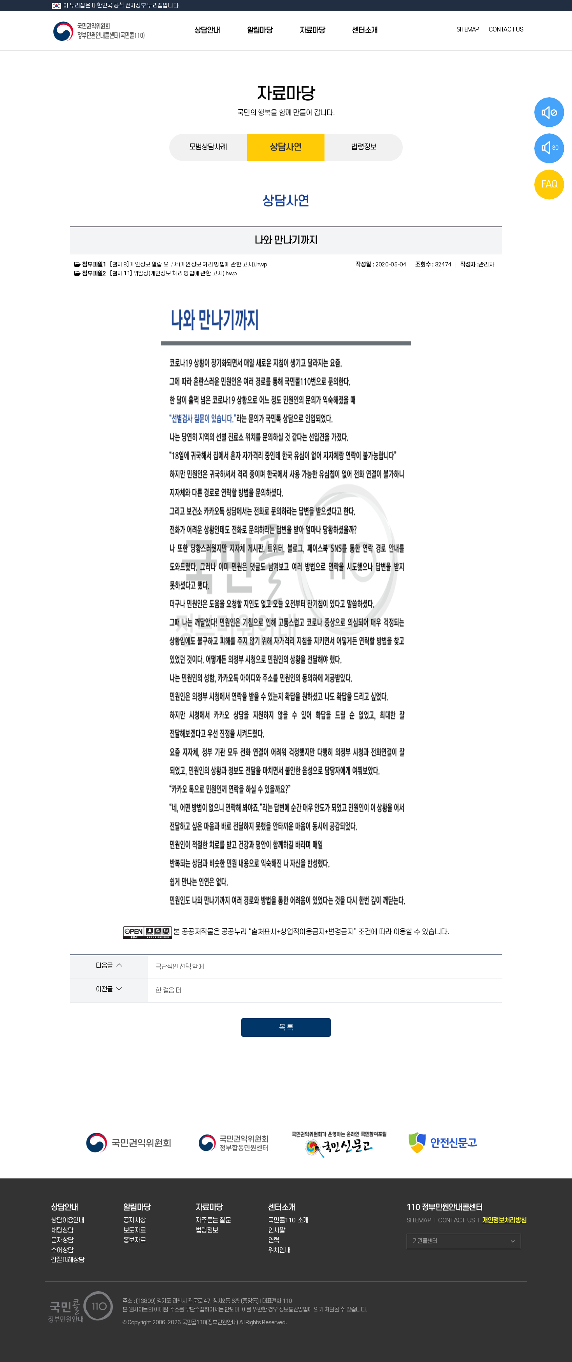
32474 (433, 264)
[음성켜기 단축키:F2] (549, 112)
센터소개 (364, 30)
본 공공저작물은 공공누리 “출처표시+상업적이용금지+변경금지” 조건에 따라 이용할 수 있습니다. (311, 932)
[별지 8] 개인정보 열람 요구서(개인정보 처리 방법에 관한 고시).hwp (188, 264)
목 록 (286, 1027)
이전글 (105, 989)
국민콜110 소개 (288, 1220)
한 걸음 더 (168, 990)
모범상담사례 (208, 147)
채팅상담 (62, 1230)
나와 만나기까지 (286, 240)
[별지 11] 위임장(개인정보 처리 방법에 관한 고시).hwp (173, 273)
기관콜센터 (425, 1241)
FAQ (549, 184)
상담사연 (286, 147)
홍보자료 (134, 1240)
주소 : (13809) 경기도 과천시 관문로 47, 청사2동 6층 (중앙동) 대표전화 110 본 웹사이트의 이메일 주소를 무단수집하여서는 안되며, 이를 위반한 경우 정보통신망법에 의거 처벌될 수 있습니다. (245, 1305)
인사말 (276, 1230)
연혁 (273, 1240)
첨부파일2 (93, 273)
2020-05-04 (381, 264)
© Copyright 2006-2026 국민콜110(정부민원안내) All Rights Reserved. (205, 1322)
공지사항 (134, 1220)
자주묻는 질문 (213, 1220)
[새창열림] (128, 1132)
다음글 (105, 965)
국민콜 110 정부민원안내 (99, 30)
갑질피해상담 (67, 1260)
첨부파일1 (93, 264)
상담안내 (207, 30)
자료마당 (312, 30)
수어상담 (62, 1250)
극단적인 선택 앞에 (180, 966)
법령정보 (363, 147)
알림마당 (259, 30)
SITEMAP (467, 29)
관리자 (477, 264)
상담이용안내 (67, 1220)
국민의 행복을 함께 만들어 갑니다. (286, 113)
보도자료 (134, 1230)
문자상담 (62, 1240)
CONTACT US (506, 29)
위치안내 (279, 1250)
